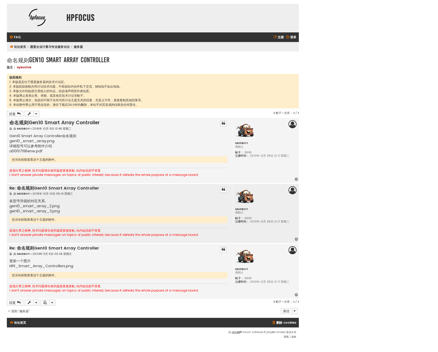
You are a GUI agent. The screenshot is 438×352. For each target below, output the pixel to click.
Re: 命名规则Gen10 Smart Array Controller (54, 188)
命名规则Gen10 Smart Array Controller (58, 60)
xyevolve (24, 67)
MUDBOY (241, 143)
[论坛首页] (37, 18)
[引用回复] (223, 123)
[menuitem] (15, 37)
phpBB (236, 332)
